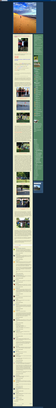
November (36, 145)
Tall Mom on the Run (38, 85)
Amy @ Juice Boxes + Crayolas (20, 248)
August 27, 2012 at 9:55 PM (19, 259)
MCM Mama (36, 71)
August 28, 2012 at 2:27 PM (19, 353)
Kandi (17, 392)
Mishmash (36, 164)
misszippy (17, 330)
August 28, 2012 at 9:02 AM (19, 317)
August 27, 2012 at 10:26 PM (19, 273)
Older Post (31, 403)
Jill (16, 337)
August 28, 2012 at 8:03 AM (19, 302)
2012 (35, 143)
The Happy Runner (37, 113)
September (36, 147)
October (36, 146)
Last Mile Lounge (37, 102)
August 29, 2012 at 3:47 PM (19, 386)
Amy (16, 283)
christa (17, 295)
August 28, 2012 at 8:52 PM (19, 360)
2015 (35, 140)
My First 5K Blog (37, 69)
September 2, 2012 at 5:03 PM (19, 399)
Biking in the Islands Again (38, 168)
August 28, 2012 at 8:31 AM (19, 308)
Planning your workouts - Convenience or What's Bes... (38, 163)
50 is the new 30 (37, 73)
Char (16, 279)
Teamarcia (17, 254)
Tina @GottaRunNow (18, 387)
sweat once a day (37, 98)
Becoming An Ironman (38, 109)
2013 (35, 142)
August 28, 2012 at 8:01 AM (19, 297)
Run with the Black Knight (38, 111)
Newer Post (14, 403)
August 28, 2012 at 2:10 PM (19, 349)
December (36, 144)
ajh (38, 120)
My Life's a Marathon (38, 115)
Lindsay (17, 354)
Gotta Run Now (37, 96)
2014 (35, 141)
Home (23, 403)
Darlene (17, 318)
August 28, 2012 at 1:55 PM (19, 344)
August (36, 148)
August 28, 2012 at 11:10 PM (19, 373)
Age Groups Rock (19, 3)
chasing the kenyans (38, 94)
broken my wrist (22, 82)
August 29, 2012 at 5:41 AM (19, 378)
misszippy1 (36, 80)
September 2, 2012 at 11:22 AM (20, 395)
